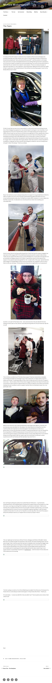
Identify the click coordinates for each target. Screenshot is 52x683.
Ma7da (36, 12)
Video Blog (29, 12)
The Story (5, 12)
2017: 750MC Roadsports (12, 658)
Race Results (43, 12)
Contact (5, 15)
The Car (13, 12)
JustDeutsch (28, 549)
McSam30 (13, 24)
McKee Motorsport (15, 4)
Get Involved (21, 12)
